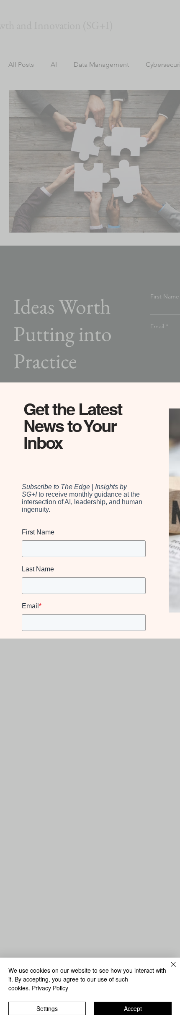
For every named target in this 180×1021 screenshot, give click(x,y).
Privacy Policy (50, 988)
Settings (47, 1008)
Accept (133, 1008)
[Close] (168, 969)
